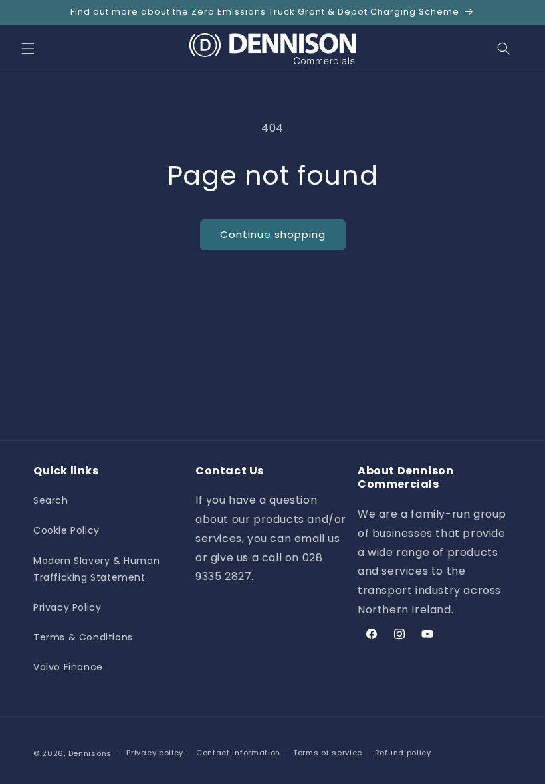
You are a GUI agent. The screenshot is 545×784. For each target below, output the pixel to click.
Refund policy (403, 752)
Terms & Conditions (83, 637)
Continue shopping (273, 234)
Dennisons (90, 753)
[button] (28, 48)
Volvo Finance (68, 667)
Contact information (238, 752)
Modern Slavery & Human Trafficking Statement (96, 569)
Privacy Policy (67, 607)
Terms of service (327, 752)
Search (50, 500)
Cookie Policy (66, 530)
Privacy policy (154, 752)
